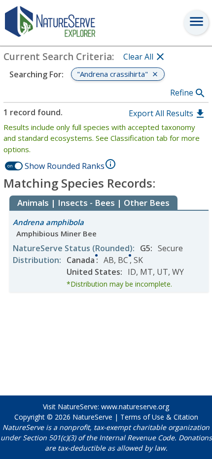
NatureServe (92, 417)
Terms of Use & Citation (159, 417)
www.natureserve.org (135, 406)
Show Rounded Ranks (65, 166)
